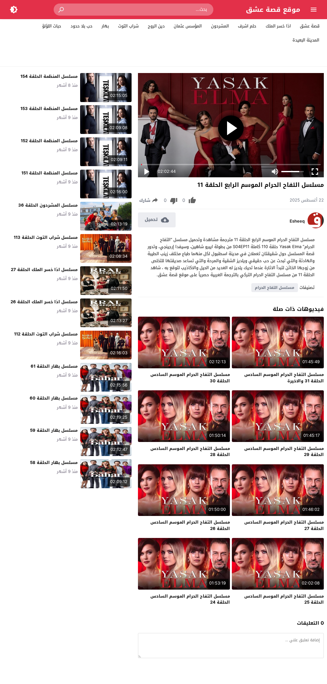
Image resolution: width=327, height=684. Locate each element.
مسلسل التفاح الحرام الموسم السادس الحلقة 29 (284, 452)
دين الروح (156, 26)
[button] (62, 10)
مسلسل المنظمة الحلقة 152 (49, 141)
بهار (105, 26)
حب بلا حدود (82, 26)
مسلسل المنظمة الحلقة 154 (49, 76)
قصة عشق (310, 26)
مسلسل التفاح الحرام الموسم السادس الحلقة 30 (190, 378)
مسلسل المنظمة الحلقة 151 (49, 173)
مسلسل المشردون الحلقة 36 (48, 205)
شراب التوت (128, 26)
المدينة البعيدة (306, 40)
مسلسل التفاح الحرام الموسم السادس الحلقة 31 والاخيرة (284, 378)
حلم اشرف (247, 26)
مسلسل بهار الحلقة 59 (54, 430)
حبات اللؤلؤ (51, 26)
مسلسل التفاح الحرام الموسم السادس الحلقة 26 (190, 525)
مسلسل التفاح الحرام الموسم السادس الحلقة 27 (284, 525)
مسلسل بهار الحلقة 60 (54, 398)
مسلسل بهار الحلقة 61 (54, 366)
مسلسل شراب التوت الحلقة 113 (46, 237)
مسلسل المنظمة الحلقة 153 (49, 109)
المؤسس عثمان (188, 26)
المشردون (220, 26)
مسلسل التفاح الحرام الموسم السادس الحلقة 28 (190, 452)
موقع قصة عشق (273, 9)
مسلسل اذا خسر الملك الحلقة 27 (44, 270)
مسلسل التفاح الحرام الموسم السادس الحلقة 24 (190, 599)
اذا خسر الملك (278, 26)
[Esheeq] (316, 227)
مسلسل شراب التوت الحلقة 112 (46, 334)
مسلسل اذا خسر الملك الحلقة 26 (44, 302)
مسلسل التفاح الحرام (274, 287)
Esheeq (297, 221)
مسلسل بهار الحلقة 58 (54, 463)
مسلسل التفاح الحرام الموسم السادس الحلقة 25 (284, 599)
